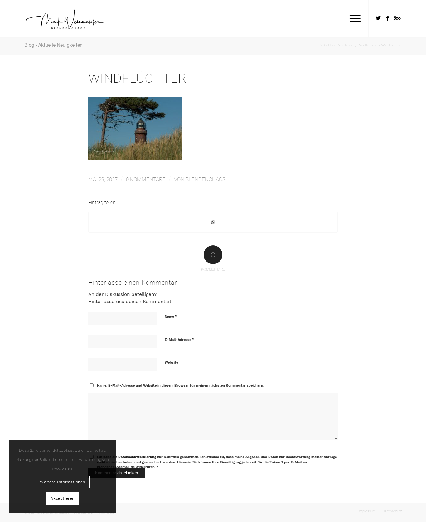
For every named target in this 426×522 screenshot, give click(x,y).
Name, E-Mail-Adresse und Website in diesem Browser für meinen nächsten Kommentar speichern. (180, 386)
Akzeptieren (63, 498)
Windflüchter (137, 78)
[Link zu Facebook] (387, 18)
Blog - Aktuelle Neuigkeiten (53, 45)
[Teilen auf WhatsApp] (213, 222)
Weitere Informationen (62, 482)
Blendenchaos (205, 179)
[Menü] (353, 18)
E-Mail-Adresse (179, 339)
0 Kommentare (146, 179)
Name (171, 316)
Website (171, 362)
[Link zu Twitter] (378, 18)
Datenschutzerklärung (137, 457)
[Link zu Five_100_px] (397, 18)
